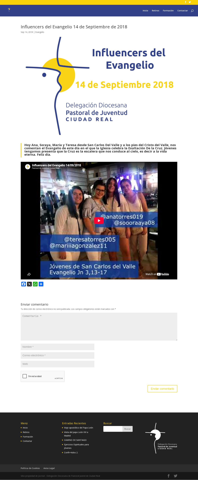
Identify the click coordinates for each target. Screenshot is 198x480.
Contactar (182, 11)
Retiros (155, 11)
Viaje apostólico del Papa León (78, 427)
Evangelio (39, 32)
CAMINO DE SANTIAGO (75, 440)
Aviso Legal (49, 468)
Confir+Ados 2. (71, 452)
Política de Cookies (30, 468)
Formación (168, 11)
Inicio (145, 11)
